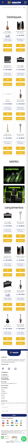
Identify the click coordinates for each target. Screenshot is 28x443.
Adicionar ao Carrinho (7, 45)
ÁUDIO (2, 390)
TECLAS (3, 397)
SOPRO (3, 395)
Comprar (7, 50)
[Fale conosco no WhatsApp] (23, 438)
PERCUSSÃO (4, 393)
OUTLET (3, 398)
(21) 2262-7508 (5, 376)
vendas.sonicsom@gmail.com (9, 383)
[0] (25, 2)
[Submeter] (24, 7)
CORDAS (3, 391)
